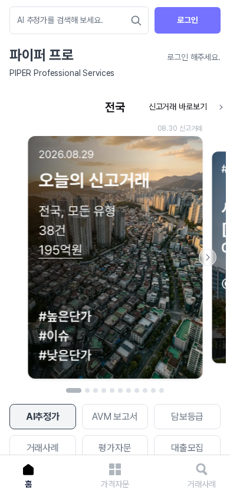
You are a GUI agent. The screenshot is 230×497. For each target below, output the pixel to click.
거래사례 (43, 447)
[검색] (136, 20)
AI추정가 (43, 416)
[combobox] (73, 20)
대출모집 (187, 447)
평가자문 (114, 447)
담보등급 (187, 416)
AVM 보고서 (115, 416)
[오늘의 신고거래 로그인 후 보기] (115, 240)
